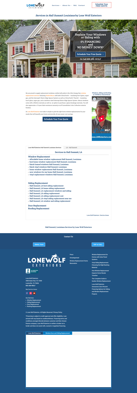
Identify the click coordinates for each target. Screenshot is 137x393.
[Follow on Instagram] (30, 293)
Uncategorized (74, 258)
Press (71, 254)
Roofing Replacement (34, 306)
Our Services (30, 298)
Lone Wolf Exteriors (33, 111)
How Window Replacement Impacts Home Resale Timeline (100, 273)
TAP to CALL (97, 244)
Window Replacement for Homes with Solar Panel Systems (100, 257)
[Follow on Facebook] (27, 293)
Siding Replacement (33, 302)
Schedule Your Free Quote (89, 54)
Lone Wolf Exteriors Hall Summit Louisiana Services (44, 147)
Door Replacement (33, 304)
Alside (48, 95)
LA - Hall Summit (71, 147)
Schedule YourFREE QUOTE (101, 5)
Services (55, 5)
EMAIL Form (39, 244)
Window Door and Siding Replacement (58, 333)
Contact (81, 5)
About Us (66, 5)
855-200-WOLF (94, 59)
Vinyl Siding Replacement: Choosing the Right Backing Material (100, 265)
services (36, 95)
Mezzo (52, 95)
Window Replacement (34, 300)
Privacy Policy (57, 312)
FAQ (75, 5)
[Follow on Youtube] (34, 293)
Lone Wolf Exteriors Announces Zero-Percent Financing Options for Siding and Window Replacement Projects (101, 289)
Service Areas (104, 215)
